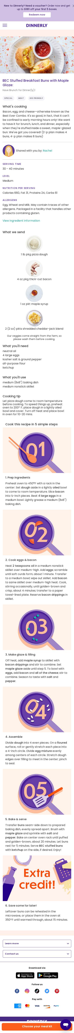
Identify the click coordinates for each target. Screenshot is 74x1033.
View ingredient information (21, 221)
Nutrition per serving (19, 188)
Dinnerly (36, 25)
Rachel (47, 151)
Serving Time (12, 164)
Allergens (10, 200)
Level (6, 176)
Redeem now (37, 14)
